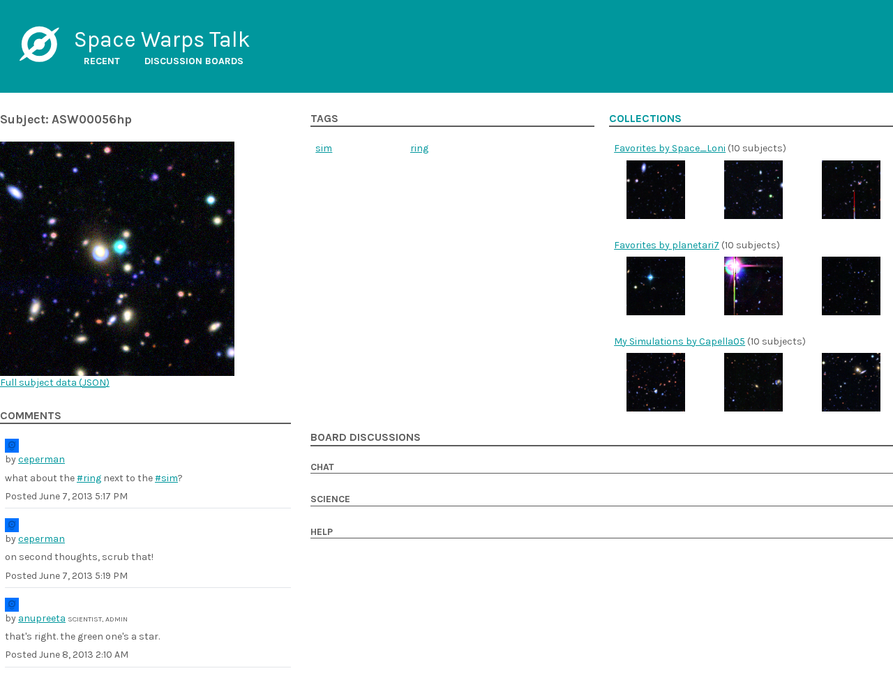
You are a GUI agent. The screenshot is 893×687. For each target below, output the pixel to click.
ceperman (41, 459)
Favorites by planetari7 (666, 245)
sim (323, 148)
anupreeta (42, 618)
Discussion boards (193, 61)
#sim (166, 478)
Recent (102, 61)
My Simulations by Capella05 (679, 341)
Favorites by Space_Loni (670, 148)
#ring (89, 478)
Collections (645, 118)
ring (419, 148)
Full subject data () (55, 382)
